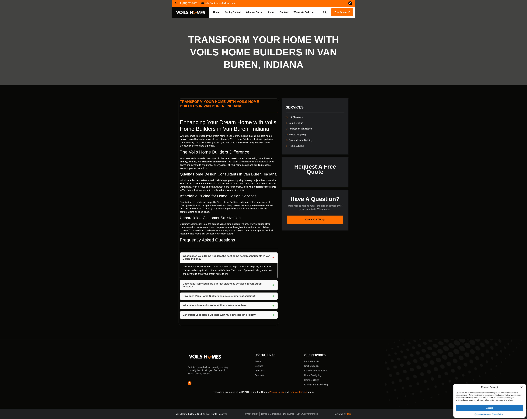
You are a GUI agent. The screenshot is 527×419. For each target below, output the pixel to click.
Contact (284, 12)
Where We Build (302, 12)
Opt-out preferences (482, 414)
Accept (489, 408)
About (271, 12)
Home (216, 12)
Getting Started (233, 12)
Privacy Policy (497, 414)
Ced (349, 414)
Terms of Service (298, 392)
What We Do (252, 12)
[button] (521, 387)
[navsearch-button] (325, 12)
